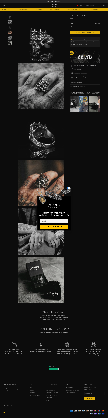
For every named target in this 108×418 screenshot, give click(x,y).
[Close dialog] (68, 188)
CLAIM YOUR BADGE (54, 226)
